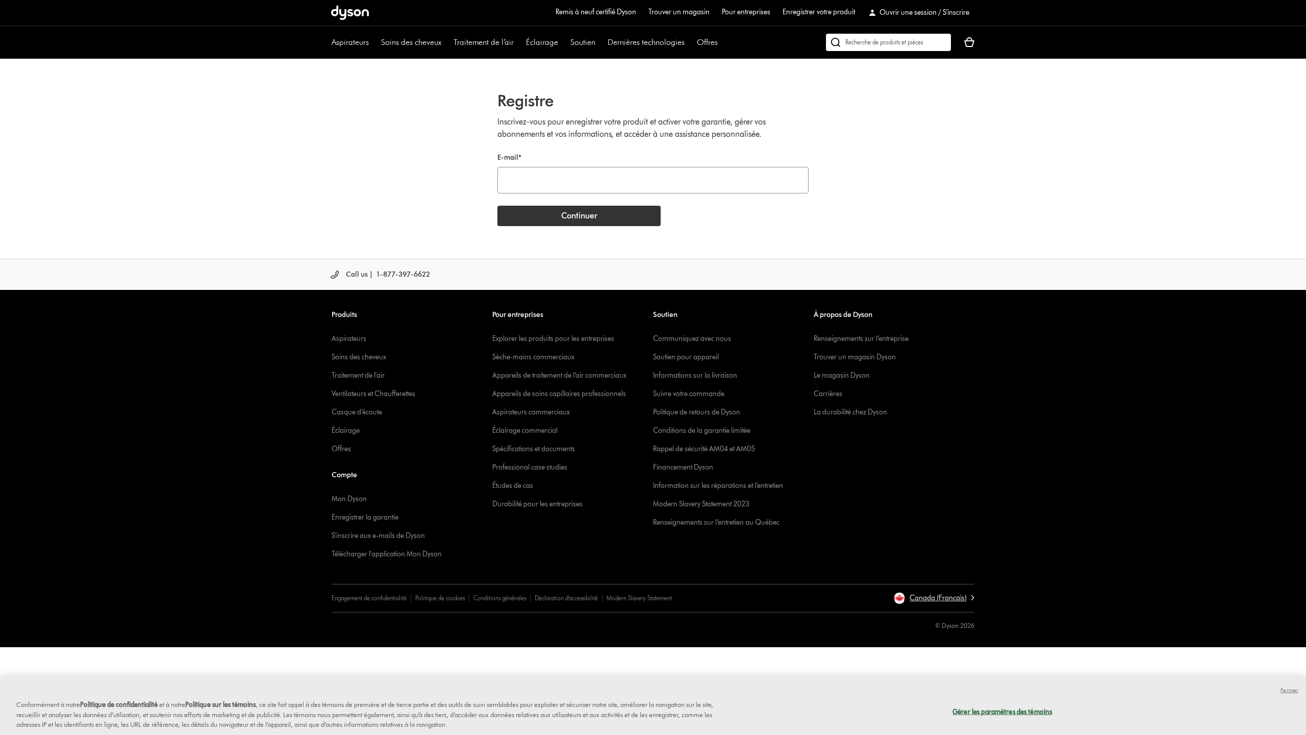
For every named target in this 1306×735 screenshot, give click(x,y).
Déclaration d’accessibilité (566, 598)
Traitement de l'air (358, 375)
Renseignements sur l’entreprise (861, 338)
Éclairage (542, 42)
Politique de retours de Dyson (696, 412)
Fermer (1289, 690)
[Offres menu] (723, 42)
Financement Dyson (683, 467)
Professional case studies (529, 467)
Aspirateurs (350, 42)
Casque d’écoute (357, 412)
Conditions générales (499, 598)
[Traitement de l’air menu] (519, 42)
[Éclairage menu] (563, 42)
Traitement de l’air (484, 42)
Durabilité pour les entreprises (537, 504)
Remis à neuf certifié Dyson (596, 12)
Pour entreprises (746, 12)
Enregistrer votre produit (819, 12)
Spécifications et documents (533, 449)
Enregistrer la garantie (365, 517)
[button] (933, 598)
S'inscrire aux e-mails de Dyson (378, 535)
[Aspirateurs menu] (374, 42)
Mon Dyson (349, 499)
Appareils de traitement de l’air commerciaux (559, 375)
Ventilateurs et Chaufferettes (373, 393)
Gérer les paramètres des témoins (1002, 711)
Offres (707, 42)
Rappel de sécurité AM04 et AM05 (704, 449)
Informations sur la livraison (695, 375)
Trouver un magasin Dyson (855, 357)
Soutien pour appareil (686, 357)
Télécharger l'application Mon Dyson (387, 554)
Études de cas (512, 485)
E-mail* (509, 157)
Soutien (582, 42)
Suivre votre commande (688, 393)
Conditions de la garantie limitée (701, 430)
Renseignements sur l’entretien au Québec (716, 522)
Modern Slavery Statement (639, 598)
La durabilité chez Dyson (850, 412)
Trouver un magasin (679, 12)
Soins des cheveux (411, 42)
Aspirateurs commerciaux (531, 412)
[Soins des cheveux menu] (446, 42)
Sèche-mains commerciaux (533, 357)
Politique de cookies (440, 598)
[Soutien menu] (600, 42)
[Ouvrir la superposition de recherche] (888, 42)
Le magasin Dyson (842, 375)
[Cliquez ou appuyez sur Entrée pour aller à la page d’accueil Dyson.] (350, 13)
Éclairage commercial (525, 430)
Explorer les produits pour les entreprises (553, 338)
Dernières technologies (646, 42)
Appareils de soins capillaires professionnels (559, 393)
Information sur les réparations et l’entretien (718, 485)
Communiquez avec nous (692, 338)
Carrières (828, 393)
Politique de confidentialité (119, 704)
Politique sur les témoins (220, 704)
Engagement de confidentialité (369, 598)
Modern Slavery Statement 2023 (701, 504)
